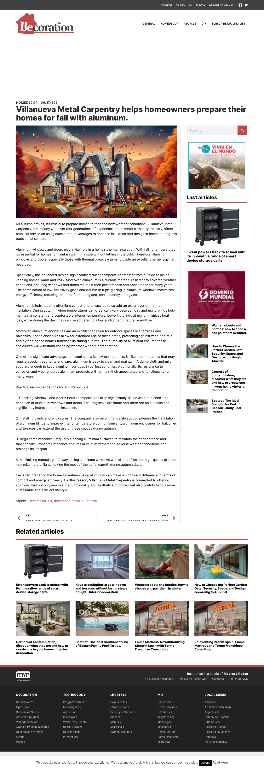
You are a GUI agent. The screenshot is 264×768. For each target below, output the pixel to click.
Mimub (20, 736)
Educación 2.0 (166, 702)
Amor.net (116, 716)
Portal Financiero (168, 736)
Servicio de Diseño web (192, 678)
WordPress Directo (75, 722)
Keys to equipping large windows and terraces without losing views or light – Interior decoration (101, 588)
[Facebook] (240, 5)
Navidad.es (165, 712)
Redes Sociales (72, 726)
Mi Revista (164, 741)
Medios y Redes (236, 674)
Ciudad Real (212, 722)
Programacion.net (74, 702)
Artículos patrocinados (159, 678)
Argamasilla (212, 712)
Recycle (200, 5)
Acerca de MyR (238, 678)
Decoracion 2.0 (25, 702)
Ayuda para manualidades (32, 726)
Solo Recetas (118, 702)
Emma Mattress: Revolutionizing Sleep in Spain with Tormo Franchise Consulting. (160, 645)
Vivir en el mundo (121, 731)
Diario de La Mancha (218, 731)
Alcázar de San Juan (218, 707)
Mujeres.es (117, 726)
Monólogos (164, 722)
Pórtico (20, 741)
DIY (190, 5)
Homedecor (166, 5)
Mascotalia (164, 726)
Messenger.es (72, 707)
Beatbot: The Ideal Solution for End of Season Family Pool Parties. (226, 406)
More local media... (216, 741)
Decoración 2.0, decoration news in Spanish (63, 501)
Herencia (210, 736)
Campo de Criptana (217, 716)
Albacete (210, 702)
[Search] (242, 130)
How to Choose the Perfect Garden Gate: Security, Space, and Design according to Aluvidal (228, 353)
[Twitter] (246, 5)
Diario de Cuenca (215, 726)
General (180, 5)
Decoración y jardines (29, 731)
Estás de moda (119, 707)
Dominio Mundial (168, 707)
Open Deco (23, 707)
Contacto (218, 678)
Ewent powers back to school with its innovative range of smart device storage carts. (216, 256)
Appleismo (69, 712)
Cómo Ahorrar (166, 731)
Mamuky (115, 722)
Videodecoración (26, 722)
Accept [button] (205, 762)
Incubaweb (70, 716)
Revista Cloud (72, 731)
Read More (220, 762)
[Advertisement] (132, 66)
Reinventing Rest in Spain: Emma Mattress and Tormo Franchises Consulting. (219, 645)
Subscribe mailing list (221, 5)
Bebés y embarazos (122, 712)
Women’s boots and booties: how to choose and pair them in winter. (229, 329)
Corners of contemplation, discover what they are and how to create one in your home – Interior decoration (229, 381)
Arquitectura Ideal (27, 716)
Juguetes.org (166, 716)
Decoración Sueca (27, 712)
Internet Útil (70, 736)
